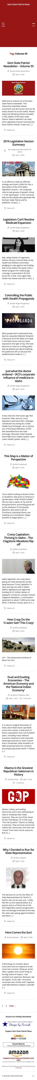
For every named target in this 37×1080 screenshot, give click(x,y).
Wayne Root (14, 779)
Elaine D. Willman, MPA (21, 695)
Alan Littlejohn (21, 858)
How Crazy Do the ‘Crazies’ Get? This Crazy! (18, 621)
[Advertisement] (18, 28)
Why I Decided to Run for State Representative (18, 851)
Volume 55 (11, 130)
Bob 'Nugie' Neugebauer (20, 228)
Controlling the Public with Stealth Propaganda (18, 296)
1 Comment (27, 698)
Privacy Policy (19, 1067)
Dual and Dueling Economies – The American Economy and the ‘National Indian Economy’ (18, 683)
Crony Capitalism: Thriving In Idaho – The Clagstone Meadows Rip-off (18, 539)
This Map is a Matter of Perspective (18, 457)
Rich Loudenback (21, 464)
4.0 (34, 1066)
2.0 (27, 1066)
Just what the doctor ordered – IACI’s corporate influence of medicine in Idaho (18, 376)
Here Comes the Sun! (18, 932)
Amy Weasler (14, 937)
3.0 (29, 1066)
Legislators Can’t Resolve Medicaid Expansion (18, 221)
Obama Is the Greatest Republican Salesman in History (18, 771)
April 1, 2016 (19, 74)
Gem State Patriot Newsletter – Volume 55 (18, 64)
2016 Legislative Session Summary (18, 142)
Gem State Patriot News (18, 4)
